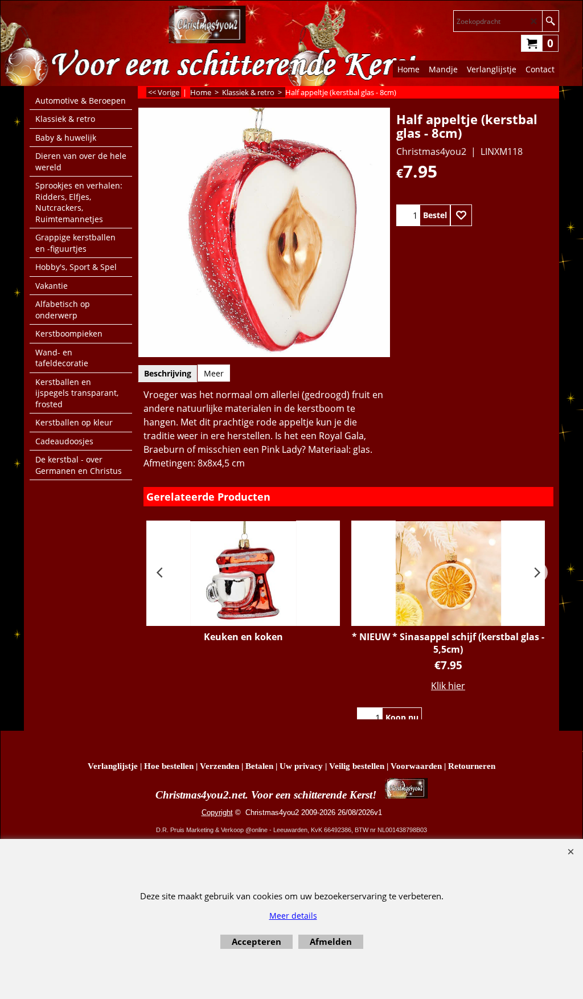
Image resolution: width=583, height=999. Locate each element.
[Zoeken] (550, 21)
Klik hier (448, 685)
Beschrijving (167, 373)
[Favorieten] (461, 215)
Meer (214, 373)
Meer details (293, 915)
